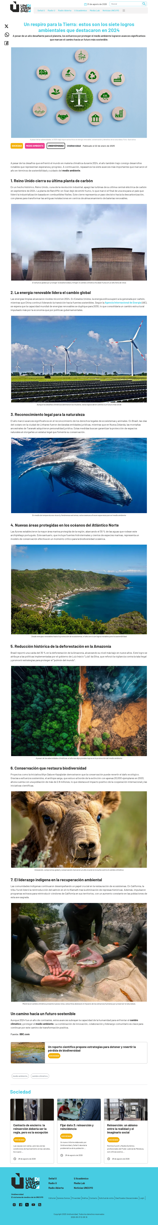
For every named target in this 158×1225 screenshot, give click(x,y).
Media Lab (95, 10)
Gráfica (85, 1198)
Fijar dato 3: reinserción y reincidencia (77, 1127)
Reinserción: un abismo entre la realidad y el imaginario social (122, 1128)
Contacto (93, 1198)
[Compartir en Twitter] (7, 26)
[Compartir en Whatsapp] (7, 34)
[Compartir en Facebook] (7, 43)
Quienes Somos (63, 1198)
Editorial (52, 1198)
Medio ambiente (35, 145)
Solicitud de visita (106, 1198)
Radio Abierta (64, 10)
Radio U (51, 10)
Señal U (41, 10)
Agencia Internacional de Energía (123, 302)
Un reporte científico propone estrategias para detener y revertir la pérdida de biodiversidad (92, 1048)
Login (141, 1198)
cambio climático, (40, 1076)
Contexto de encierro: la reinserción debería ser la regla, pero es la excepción (30, 1128)
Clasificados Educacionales (126, 1198)
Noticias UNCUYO (111, 10)
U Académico (80, 10)
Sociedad (17, 145)
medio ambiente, (20, 1076)
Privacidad (76, 1198)
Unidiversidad (56, 145)
